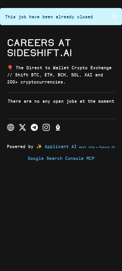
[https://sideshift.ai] (10, 127)
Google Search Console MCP (61, 158)
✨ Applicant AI (56, 146)
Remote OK (107, 147)
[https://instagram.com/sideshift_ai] (46, 127)
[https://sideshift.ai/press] (58, 127)
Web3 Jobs (87, 147)
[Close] (114, 16)
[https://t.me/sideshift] (34, 127)
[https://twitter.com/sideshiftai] (22, 127)
